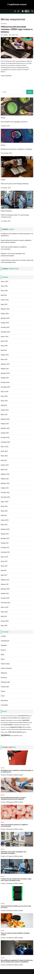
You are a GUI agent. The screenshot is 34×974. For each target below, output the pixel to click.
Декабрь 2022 (5, 483)
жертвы (3, 720)
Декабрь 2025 (5, 318)
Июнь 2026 (4, 290)
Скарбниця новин (17, 4)
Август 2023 (4, 446)
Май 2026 (4, 295)
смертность (29, 729)
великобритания (23, 715)
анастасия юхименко (8, 715)
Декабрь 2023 (5, 428)
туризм (18, 732)
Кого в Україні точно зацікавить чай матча (14, 122)
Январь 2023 (5, 479)
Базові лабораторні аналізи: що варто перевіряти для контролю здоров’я (13, 798)
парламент (3, 729)
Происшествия (5, 682)
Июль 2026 (4, 286)
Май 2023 (4, 460)
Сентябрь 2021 (5, 552)
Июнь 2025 (4, 345)
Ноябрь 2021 (5, 543)
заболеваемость (10, 720)
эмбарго (21, 735)
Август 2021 (4, 557)
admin (6, 34)
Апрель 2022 (5, 520)
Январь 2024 (5, 423)
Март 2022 (4, 524)
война (15, 718)
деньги (24, 718)
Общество (4, 673)
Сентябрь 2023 (5, 442)
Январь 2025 (5, 368)
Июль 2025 (4, 341)
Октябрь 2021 (5, 547)
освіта (23, 727)
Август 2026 (4, 281)
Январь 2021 (5, 584)
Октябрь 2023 (5, 437)
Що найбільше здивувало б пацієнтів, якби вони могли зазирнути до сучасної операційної (17, 961)
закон (15, 720)
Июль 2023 (4, 451)
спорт (2, 732)
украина (5, 735)
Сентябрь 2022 (5, 497)
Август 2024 (4, 391)
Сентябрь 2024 (5, 387)
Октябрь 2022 (5, 492)
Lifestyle (3, 636)
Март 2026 (4, 304)
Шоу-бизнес (4, 700)
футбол (16, 735)
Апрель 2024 (5, 410)
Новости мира (5, 664)
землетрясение (5, 722)
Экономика (4, 23)
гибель (19, 718)
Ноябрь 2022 (5, 488)
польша (9, 729)
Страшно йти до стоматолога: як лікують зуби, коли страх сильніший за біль (16, 879)
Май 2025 (4, 350)
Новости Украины (6, 211)
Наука (3, 659)
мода (20, 727)
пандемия (28, 727)
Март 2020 (4, 625)
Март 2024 (4, 414)
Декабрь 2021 (5, 538)
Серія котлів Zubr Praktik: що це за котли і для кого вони (16, 906)
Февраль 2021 (5, 580)
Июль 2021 (4, 561)
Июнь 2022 (4, 511)
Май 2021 (4, 570)
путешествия (22, 729)
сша (9, 732)
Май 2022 (4, 515)
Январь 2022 (5, 534)
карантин (25, 722)
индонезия (12, 722)
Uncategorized (5, 641)
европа (28, 718)
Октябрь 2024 (5, 382)
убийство (24, 732)
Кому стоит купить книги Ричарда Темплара (14, 183)
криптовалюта (23, 724)
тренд (14, 732)
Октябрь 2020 (5, 598)
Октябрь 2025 (5, 327)
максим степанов (5, 727)
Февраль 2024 (5, 419)
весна (29, 715)
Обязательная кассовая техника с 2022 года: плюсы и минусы (17, 29)
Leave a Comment (6, 75)
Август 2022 (4, 501)
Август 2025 (4, 336)
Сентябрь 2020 (5, 602)
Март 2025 (4, 359)
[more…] (3, 71)
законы (20, 720)
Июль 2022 (4, 506)
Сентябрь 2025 (5, 332)
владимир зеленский (7, 718)
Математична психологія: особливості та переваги (16, 149)
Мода (2, 654)
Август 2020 (4, 607)
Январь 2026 (5, 313)
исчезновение (19, 722)
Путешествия (5, 686)
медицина (13, 727)
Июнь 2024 (4, 401)
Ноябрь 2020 (5, 593)
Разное (3, 118)
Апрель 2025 (5, 355)
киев (2, 724)
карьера (30, 722)
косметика (16, 724)
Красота (3, 650)
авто (2, 715)
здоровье (25, 720)
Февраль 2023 (5, 474)
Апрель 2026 (5, 300)
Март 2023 (4, 469)
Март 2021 (4, 575)
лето (28, 724)
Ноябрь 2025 (5, 323)
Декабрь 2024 (5, 373)
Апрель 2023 (5, 465)
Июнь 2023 (4, 456)
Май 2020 (4, 616)
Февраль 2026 (5, 309)
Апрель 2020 (5, 621)
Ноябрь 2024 (5, 378)
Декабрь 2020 (5, 589)
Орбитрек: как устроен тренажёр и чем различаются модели (13, 852)
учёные (12, 735)
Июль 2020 (4, 612)
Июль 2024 (4, 396)
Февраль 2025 (5, 364)
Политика (4, 677)
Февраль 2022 (5, 529)
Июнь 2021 (4, 566)
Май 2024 (4, 405)
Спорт (2, 696)
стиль (6, 732)
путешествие (14, 729)
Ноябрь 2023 (5, 433)
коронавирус (8, 724)
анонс (16, 715)
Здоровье (4, 645)
